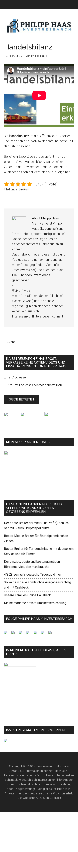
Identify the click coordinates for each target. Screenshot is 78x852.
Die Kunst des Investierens (31, 275)
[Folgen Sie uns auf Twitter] (14, 634)
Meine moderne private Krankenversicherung (35, 603)
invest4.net (27, 270)
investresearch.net (39, 26)
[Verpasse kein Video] (37, 634)
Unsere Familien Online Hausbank (27, 595)
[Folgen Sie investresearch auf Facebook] (7, 634)
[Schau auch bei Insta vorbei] (44, 634)
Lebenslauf (49, 229)
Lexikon (24, 189)
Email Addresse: (15, 377)
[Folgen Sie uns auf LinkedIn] (22, 634)
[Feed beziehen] (29, 634)
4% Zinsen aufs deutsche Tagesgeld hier (32, 574)
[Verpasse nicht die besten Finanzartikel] (51, 634)
